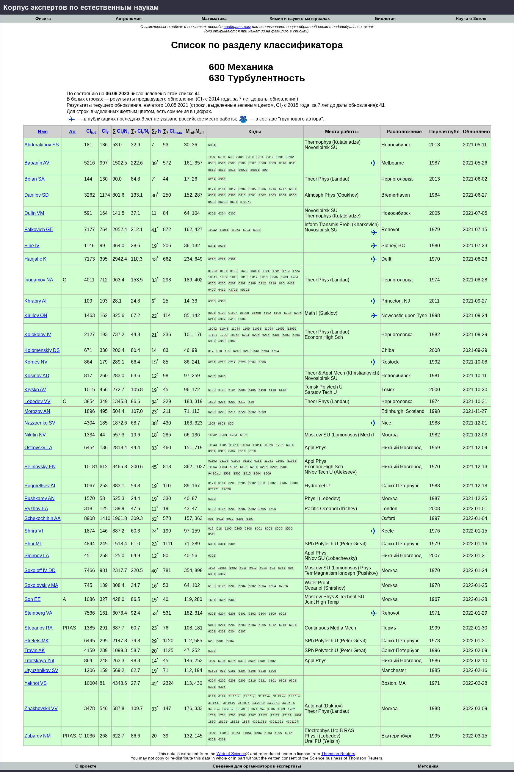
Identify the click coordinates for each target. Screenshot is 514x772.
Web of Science (231, 753)
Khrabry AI (35, 300)
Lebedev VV (37, 401)
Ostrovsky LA (38, 447)
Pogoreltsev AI (39, 485)
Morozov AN (37, 411)
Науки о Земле (471, 18)
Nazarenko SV (39, 422)
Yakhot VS (35, 683)
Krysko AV (35, 389)
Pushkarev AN (39, 498)
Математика (214, 18)
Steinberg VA (38, 613)
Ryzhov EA (36, 508)
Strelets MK (36, 640)
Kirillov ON (35, 315)
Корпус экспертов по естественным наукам (81, 7)
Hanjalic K (35, 258)
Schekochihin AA (42, 518)
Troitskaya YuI (39, 660)
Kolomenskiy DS (42, 350)
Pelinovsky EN (40, 466)
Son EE (32, 599)
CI (91, 131)
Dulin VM (34, 213)
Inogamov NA (38, 279)
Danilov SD (36, 195)
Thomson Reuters (338, 753)
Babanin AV (36, 162)
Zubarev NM (37, 735)
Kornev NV (36, 361)
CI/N (123, 131)
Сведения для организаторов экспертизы (257, 766)
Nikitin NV (35, 434)
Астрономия (129, 18)
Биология (385, 18)
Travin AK (34, 650)
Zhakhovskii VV (41, 708)
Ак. (72, 131)
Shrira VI (33, 530)
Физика (43, 18)
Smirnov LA (36, 555)
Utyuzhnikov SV (41, 670)
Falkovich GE (38, 229)
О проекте (85, 766)
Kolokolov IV (37, 334)
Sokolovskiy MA (41, 585)
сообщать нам (237, 26)
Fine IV (32, 245)
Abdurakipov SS (41, 144)
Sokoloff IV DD (40, 570)
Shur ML (33, 543)
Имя (43, 131)
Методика (428, 766)
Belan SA (34, 178)
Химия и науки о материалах (299, 18)
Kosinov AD (36, 375)
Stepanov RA (38, 627)
